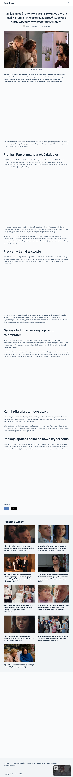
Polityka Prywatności (18, 763)
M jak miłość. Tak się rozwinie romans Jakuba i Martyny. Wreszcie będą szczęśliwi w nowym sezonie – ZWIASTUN (19, 548)
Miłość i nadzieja (52, 763)
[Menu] (68, 3)
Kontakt (6, 763)
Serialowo (9, 3)
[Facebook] (6, 508)
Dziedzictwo (41, 763)
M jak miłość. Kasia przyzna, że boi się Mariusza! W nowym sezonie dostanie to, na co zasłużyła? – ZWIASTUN (19, 638)
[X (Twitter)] (14, 508)
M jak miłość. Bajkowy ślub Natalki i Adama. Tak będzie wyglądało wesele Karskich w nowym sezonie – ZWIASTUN (53, 638)
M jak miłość (46, 26)
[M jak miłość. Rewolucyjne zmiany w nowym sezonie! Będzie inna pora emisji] (19, 653)
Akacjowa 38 (31, 763)
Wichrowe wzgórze (9, 765)
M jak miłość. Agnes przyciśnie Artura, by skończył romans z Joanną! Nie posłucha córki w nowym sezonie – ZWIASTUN (52, 548)
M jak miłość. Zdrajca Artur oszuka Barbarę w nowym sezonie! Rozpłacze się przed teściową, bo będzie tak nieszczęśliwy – (53, 607)
